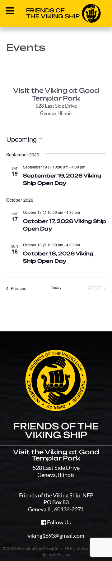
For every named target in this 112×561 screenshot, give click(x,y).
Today (56, 287)
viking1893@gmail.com (56, 535)
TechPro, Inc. (59, 554)
